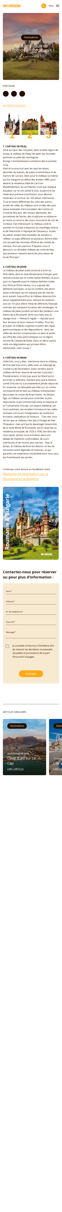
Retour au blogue (14, 105)
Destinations (31, 37)
